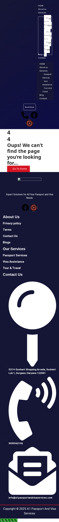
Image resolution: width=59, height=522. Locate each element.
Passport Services (46, 76)
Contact (43, 98)
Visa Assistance (47, 83)
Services (44, 70)
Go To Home (19, 168)
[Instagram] (29, 123)
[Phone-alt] (24, 115)
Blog (42, 95)
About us (44, 67)
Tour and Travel (47, 90)
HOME (42, 64)
